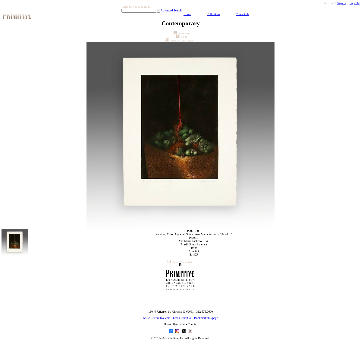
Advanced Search (171, 10)
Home (187, 14)
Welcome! (330, 3)
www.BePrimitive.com (157, 318)
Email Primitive (182, 318)
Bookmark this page (206, 318)
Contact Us (242, 14)
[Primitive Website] (180, 306)
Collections (213, 14)
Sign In (341, 3)
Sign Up (354, 3)
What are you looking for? (137, 6)
